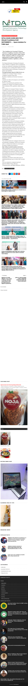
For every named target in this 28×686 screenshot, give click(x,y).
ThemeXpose (16, 684)
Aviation (2, 587)
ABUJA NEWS (3, 583)
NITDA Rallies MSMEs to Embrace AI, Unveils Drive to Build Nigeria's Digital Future (14, 190)
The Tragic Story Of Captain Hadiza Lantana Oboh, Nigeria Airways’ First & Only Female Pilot (17, 629)
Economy (3, 594)
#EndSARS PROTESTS (5, 569)
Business (3, 589)
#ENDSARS (3, 567)
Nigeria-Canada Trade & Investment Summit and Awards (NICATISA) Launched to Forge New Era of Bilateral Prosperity (17, 663)
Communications (4, 592)
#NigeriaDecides (4, 573)
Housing (3, 596)
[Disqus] (14, 327)
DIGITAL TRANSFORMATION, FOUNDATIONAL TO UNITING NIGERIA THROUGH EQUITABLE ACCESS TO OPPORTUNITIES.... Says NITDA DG (14, 237)
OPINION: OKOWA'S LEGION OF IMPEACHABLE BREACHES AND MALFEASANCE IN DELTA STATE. (15, 547)
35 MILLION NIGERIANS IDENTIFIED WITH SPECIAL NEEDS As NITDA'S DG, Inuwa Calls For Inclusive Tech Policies (13, 252)
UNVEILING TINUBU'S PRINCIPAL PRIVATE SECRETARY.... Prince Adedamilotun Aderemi (17, 621)
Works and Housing (5, 598)
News (3, 2)
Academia (3, 585)
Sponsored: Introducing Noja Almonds (11, 385)
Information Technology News (9, 35)
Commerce (3, 591)
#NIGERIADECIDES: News (6, 571)
